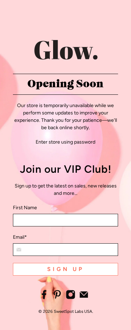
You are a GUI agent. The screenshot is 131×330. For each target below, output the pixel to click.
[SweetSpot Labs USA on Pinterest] (57, 298)
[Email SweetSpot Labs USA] (84, 298)
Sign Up (65, 269)
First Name (25, 208)
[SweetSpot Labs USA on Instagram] (70, 298)
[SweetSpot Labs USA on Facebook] (44, 298)
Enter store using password (65, 142)
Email (20, 237)
